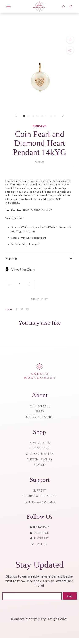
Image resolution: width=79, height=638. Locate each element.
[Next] (63, 116)
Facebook (40, 532)
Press (39, 411)
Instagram (40, 527)
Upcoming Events (39, 417)
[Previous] (16, 116)
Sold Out (39, 299)
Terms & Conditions (39, 501)
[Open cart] (71, 6)
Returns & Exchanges (39, 496)
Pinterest (41, 538)
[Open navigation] (8, 6)
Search (39, 465)
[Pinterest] (27, 309)
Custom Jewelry (39, 459)
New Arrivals (39, 442)
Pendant (39, 126)
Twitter (40, 544)
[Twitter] (22, 309)
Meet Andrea (40, 406)
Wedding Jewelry (39, 453)
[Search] (63, 6)
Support (39, 490)
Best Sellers (39, 448)
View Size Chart (23, 269)
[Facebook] (16, 309)
